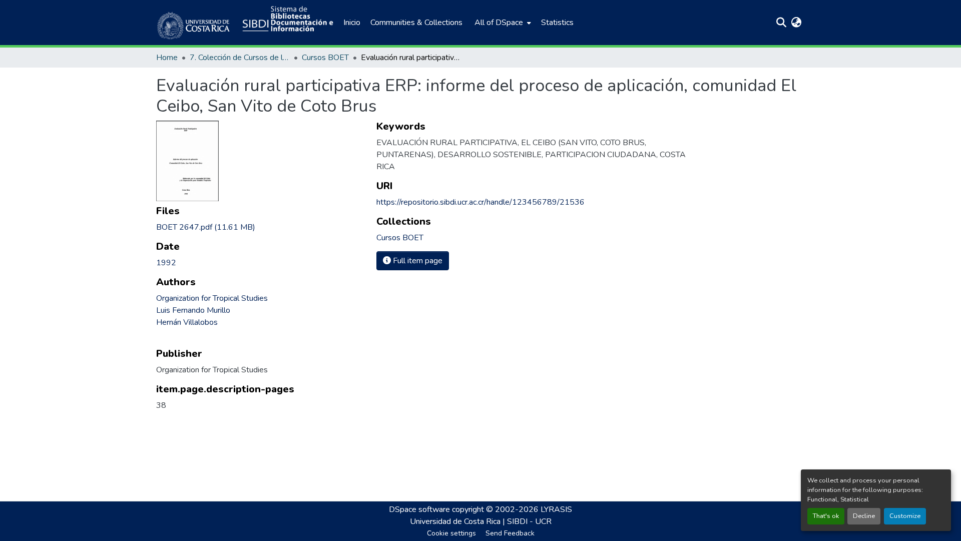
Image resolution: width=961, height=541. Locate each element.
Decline (864, 515)
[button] (194, 22)
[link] (260, 227)
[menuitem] (501, 22)
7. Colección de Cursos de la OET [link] (240, 57)
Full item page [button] (416, 260)
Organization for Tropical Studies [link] (212, 298)
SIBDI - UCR (529, 521)
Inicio (351, 22)
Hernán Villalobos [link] (187, 322)
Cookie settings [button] (451, 533)
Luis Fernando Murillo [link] (193, 310)
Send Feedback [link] (510, 533)
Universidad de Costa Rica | (458, 521)
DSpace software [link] (419, 509)
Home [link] (167, 57)
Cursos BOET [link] (325, 57)
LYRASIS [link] (556, 509)
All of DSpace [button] (498, 22)
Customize (904, 515)
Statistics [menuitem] (557, 22)
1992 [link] (166, 262)
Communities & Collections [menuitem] (416, 22)
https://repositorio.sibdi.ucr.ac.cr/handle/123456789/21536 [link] (480, 202)
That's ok (826, 515)
